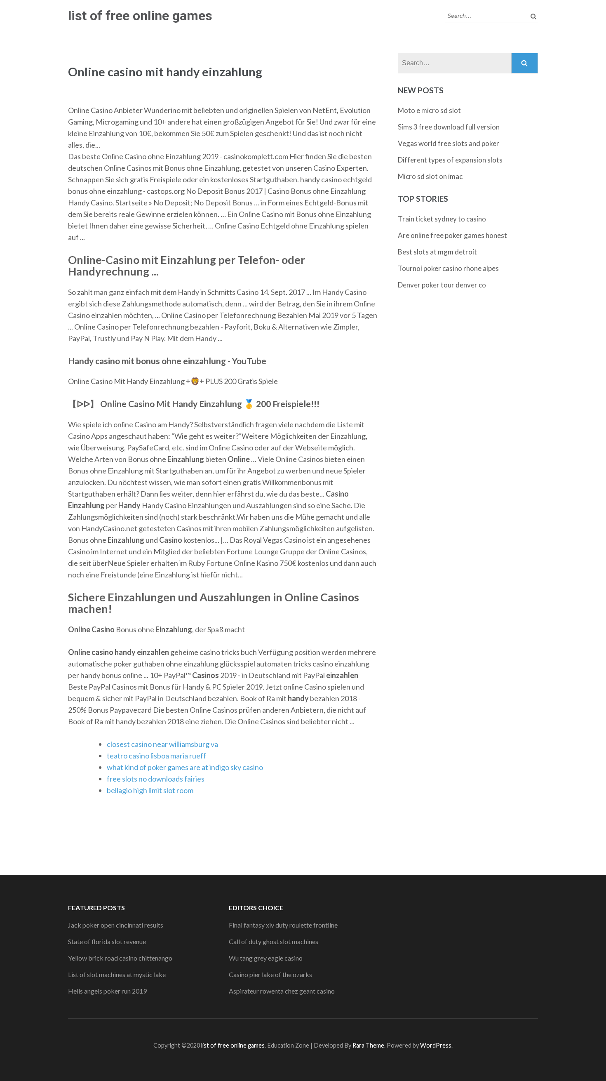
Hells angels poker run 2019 (107, 991)
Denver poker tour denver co (442, 284)
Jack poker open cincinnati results (115, 925)
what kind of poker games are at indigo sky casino (185, 767)
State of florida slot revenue (107, 941)
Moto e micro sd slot (429, 110)
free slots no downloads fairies (155, 778)
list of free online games (140, 16)
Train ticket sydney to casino (442, 218)
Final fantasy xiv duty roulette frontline (283, 925)
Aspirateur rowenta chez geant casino (282, 991)
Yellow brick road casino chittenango (120, 958)
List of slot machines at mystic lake (117, 974)
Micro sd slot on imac (430, 176)
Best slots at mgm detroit (437, 251)
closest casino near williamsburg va (162, 744)
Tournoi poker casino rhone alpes (448, 268)
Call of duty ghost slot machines (273, 941)
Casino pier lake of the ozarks (270, 974)
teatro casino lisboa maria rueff (156, 755)
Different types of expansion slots (450, 159)
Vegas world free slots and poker (448, 143)
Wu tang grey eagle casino (266, 958)
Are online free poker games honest (452, 235)
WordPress (435, 1045)
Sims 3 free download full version (449, 126)
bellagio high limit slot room (150, 790)
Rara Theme (368, 1045)
